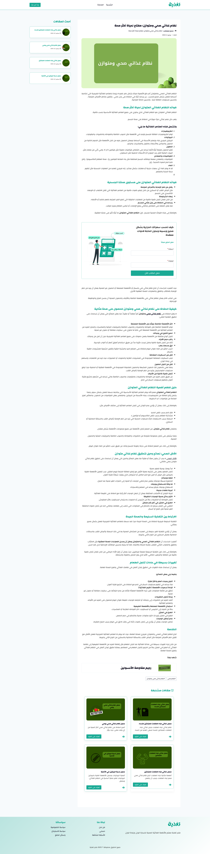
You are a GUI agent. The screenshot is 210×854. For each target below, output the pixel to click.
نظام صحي (171, 678)
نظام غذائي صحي (153, 314)
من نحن (102, 827)
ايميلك (170, 261)
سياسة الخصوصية (58, 827)
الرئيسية (109, 5)
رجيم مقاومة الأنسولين (136, 668)
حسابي (102, 831)
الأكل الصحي (171, 458)
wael (175, 35)
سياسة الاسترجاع (59, 831)
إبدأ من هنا (35, 4)
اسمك (170, 249)
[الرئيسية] (176, 30)
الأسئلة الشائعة (98, 835)
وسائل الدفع (60, 835)
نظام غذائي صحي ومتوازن (156, 678)
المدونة (100, 5)
